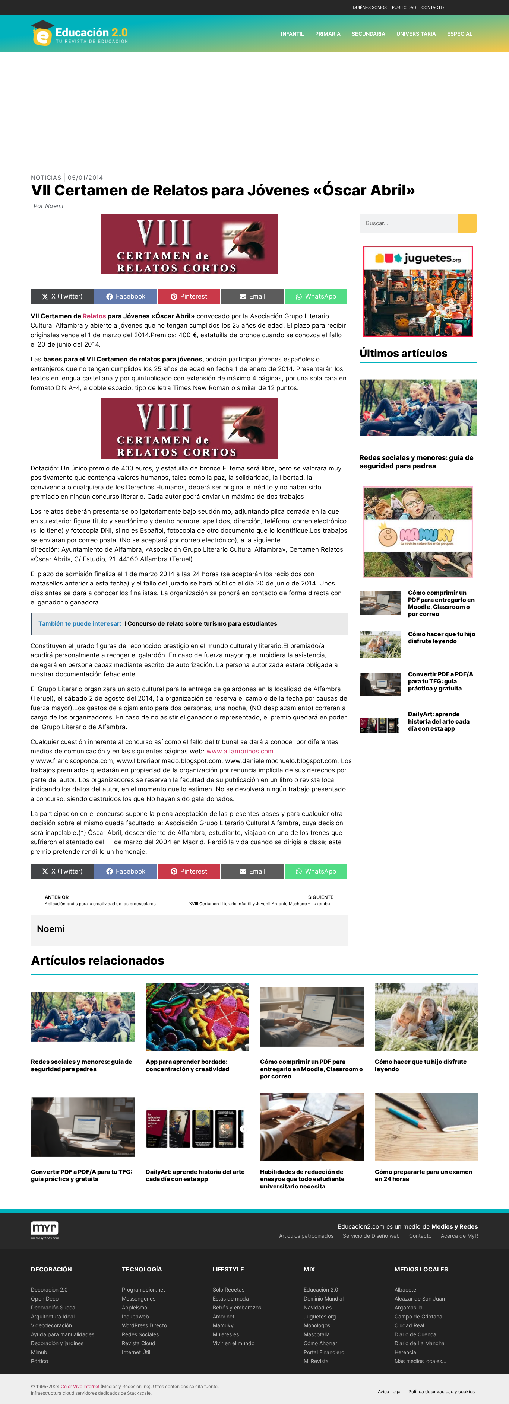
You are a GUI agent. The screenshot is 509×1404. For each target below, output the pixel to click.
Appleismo (134, 1307)
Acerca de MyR (459, 1235)
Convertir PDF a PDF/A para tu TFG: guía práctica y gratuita (440, 681)
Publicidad (404, 7)
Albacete (405, 1289)
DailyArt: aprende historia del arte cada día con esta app (439, 721)
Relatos (94, 316)
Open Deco (45, 1298)
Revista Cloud (138, 1343)
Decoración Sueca (53, 1307)
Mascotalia (317, 1334)
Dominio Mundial (324, 1298)
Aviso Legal (390, 1391)
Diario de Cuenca (415, 1334)
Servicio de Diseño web (371, 1235)
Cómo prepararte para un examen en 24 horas (423, 1175)
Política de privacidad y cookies (441, 1391)
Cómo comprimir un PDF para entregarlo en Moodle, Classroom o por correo (441, 603)
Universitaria (416, 34)
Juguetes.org (320, 1316)
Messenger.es (138, 1298)
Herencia (405, 1352)
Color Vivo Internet (80, 1386)
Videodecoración (51, 1325)
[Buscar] (467, 223)
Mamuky (223, 1325)
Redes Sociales (140, 1334)
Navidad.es (318, 1307)
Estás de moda (231, 1298)
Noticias (46, 177)
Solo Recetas (228, 1289)
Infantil (292, 34)
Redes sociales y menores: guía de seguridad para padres (417, 462)
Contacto (432, 7)
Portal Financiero (324, 1352)
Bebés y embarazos (237, 1307)
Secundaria (368, 34)
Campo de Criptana (418, 1316)
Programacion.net (143, 1289)
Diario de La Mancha (420, 1343)
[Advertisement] (254, 108)
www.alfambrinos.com (240, 751)
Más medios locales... (420, 1361)
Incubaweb (135, 1316)
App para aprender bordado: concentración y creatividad (187, 1065)
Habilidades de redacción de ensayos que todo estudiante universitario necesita (302, 1179)
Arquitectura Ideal (53, 1316)
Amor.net (223, 1316)
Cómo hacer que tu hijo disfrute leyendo (441, 637)
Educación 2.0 (321, 1289)
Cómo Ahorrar (320, 1343)
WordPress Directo (144, 1325)
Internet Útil (136, 1352)
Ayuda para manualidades (62, 1334)
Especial (459, 34)
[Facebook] (460, 7)
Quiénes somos (370, 7)
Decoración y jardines (57, 1343)
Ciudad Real (409, 1325)
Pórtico (39, 1361)
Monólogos (317, 1325)
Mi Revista (316, 1361)
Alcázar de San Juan (420, 1298)
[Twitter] (471, 7)
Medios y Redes (454, 1226)
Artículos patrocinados (306, 1235)
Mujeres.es (226, 1334)
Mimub (39, 1352)
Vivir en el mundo (234, 1343)
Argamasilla (409, 1307)
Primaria (328, 34)
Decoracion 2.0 (49, 1289)
